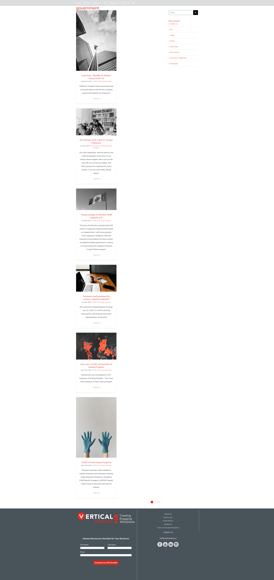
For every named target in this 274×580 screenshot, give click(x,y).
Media (172, 41)
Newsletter (109, 81)
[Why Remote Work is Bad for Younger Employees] (96, 121)
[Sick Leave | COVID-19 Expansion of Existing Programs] (96, 346)
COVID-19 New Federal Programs (96, 462)
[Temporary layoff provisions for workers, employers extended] (96, 278)
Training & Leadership (106, 146)
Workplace (96, 148)
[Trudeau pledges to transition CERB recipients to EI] (96, 199)
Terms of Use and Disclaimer (168, 528)
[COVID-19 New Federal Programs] (96, 427)
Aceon (149, 578)
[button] (133, 3)
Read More (96, 99)
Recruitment (174, 52)
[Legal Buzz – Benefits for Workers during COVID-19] (96, 40)
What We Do (168, 521)
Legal (103, 81)
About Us (168, 514)
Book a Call (168, 517)
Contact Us (168, 524)
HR (100, 81)
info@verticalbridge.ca (168, 538)
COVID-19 (96, 81)
